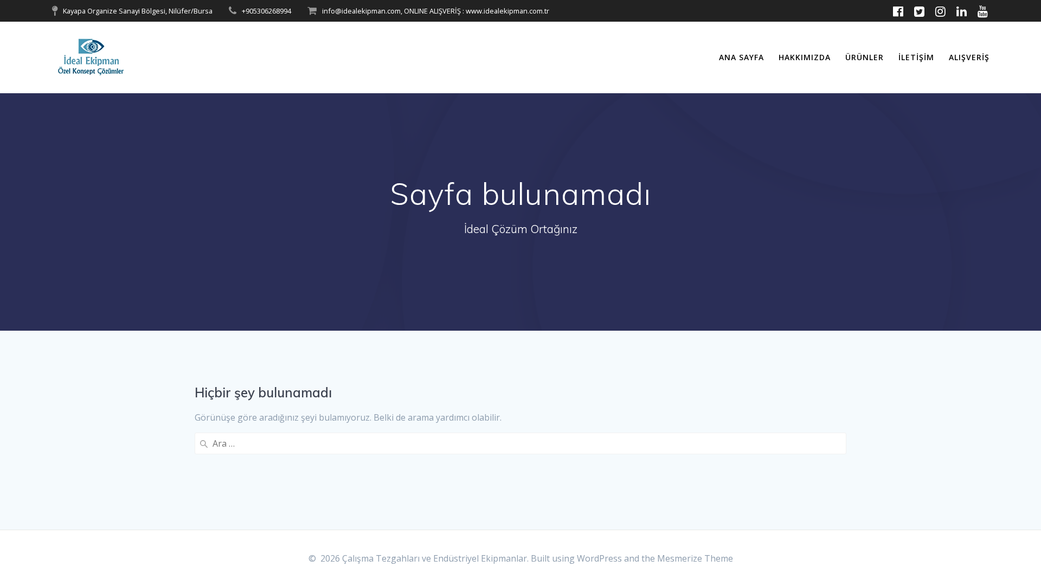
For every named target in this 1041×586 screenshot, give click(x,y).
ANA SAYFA (741, 57)
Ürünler (864, 57)
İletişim (916, 57)
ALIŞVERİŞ (969, 57)
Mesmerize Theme (695, 558)
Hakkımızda (805, 57)
